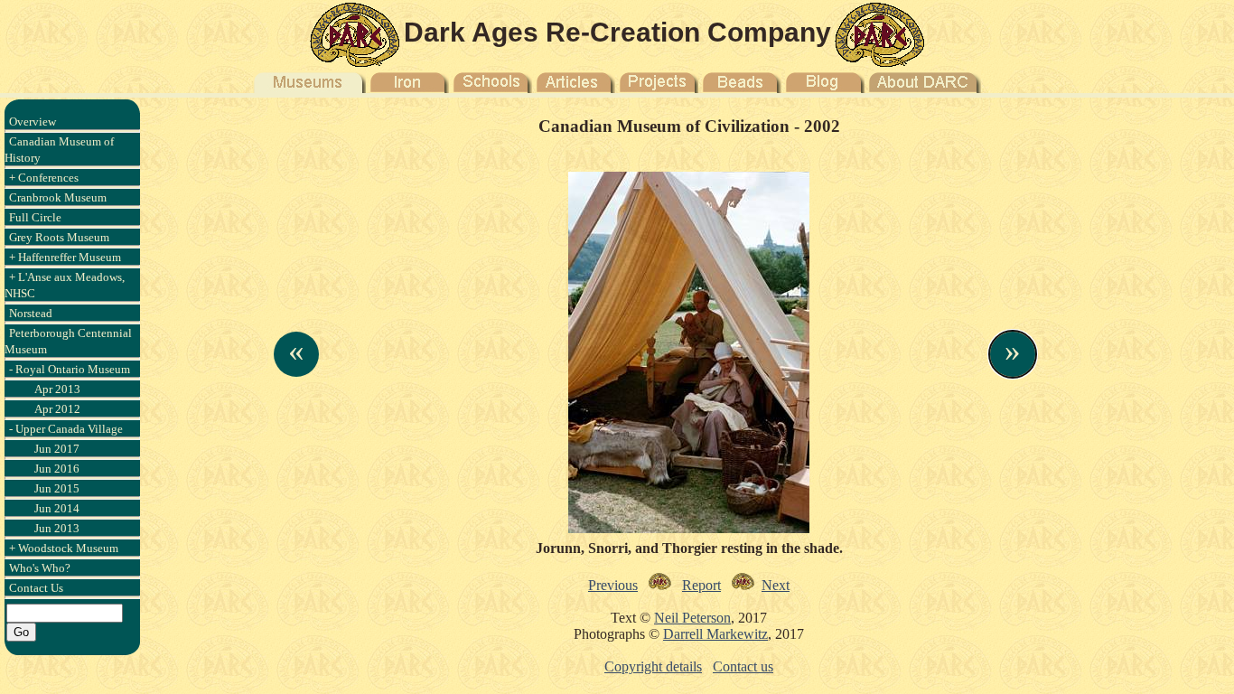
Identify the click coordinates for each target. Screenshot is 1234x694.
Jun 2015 (56, 488)
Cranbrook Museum (58, 197)
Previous (613, 585)
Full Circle (35, 217)
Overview (32, 121)
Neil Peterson (692, 617)
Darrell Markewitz (715, 634)
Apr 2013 (57, 389)
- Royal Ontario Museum (69, 369)
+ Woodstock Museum (63, 548)
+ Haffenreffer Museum (65, 257)
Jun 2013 (56, 528)
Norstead (30, 313)
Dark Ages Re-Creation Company (617, 32)
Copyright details (653, 666)
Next (776, 585)
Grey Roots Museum (59, 237)
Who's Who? (39, 568)
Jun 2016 (56, 468)
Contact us (743, 666)
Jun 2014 (56, 508)
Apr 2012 (57, 409)
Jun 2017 (56, 448)
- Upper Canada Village (66, 429)
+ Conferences (44, 177)
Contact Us (36, 588)
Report (701, 585)
